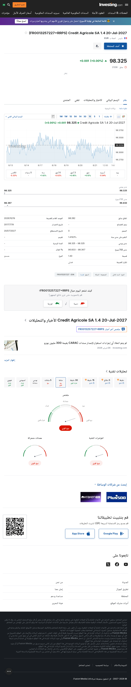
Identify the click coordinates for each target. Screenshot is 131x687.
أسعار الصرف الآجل (22, 13)
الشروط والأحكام (120, 665)
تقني (77, 100)
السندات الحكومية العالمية (76, 13)
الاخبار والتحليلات (93, 100)
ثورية (50, 303)
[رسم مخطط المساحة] (119, 116)
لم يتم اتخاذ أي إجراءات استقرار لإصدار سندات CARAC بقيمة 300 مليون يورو (85, 343)
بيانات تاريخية (110, 108)
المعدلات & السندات (118, 13)
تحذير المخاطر (84, 665)
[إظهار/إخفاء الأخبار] (53, 116)
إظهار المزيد (9, 359)
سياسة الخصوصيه (102, 665)
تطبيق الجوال (122, 589)
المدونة (125, 582)
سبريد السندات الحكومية (47, 13)
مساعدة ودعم (57, 596)
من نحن (59, 582)
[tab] (120, 382)
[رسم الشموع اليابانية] (123, 116)
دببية (76, 303)
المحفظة (124, 596)
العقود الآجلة (98, 13)
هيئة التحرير (57, 603)
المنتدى (66, 100)
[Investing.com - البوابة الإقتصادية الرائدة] (110, 5)
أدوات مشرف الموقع (119, 603)
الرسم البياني (112, 100)
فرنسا (82, 275)
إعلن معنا (59, 589)
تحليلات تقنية (118, 371)
